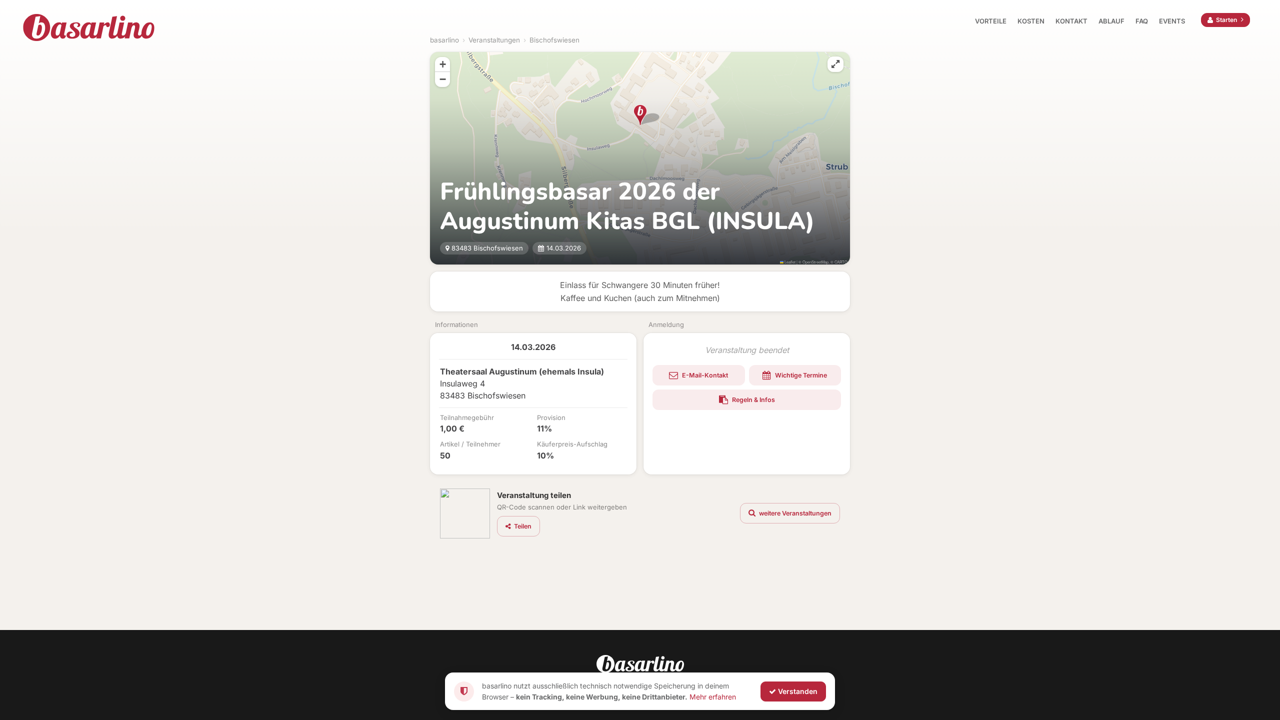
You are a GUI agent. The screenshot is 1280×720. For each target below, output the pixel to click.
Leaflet (790, 261)
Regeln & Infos (752, 400)
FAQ (1142, 21)
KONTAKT (1072, 21)
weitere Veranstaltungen (795, 513)
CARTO (841, 261)
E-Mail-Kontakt (704, 375)
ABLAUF (1111, 21)
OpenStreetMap (815, 261)
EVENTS (1172, 21)
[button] (640, 115)
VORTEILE (990, 21)
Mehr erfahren (713, 696)
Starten (1226, 20)
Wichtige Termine (800, 375)
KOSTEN (1031, 21)
